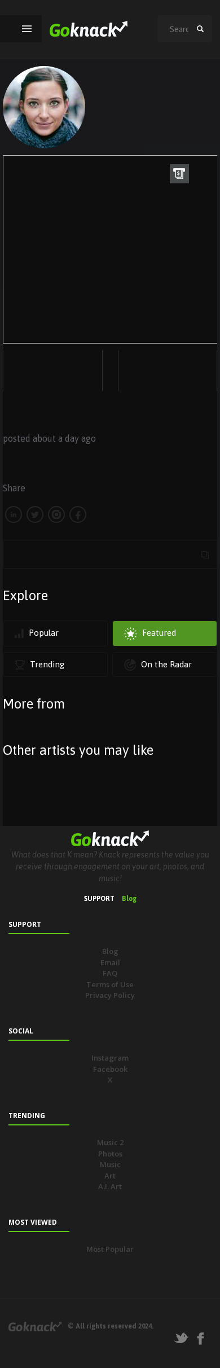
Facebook (110, 1069)
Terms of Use (110, 984)
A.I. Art (110, 1186)
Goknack (34, 1326)
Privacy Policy (110, 995)
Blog (129, 899)
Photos (110, 1154)
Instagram (110, 1058)
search (200, 28)
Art (110, 1176)
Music (110, 1164)
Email (110, 962)
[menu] (27, 28)
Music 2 (110, 1142)
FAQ (110, 973)
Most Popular (110, 1249)
